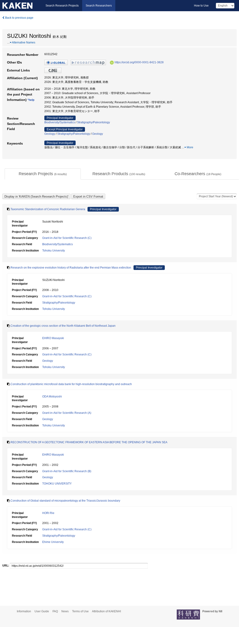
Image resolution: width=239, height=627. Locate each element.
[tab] (43, 174)
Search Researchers (99, 5)
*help (31, 100)
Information (24, 611)
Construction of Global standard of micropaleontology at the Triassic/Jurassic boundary (65, 500)
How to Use (201, 5)
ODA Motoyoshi (52, 396)
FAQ (55, 611)
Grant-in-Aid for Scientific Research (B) (66, 471)
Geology (49, 133)
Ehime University (53, 542)
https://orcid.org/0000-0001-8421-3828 (139, 62)
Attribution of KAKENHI (106, 611)
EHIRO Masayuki (53, 338)
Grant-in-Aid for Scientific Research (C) (66, 238)
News (65, 611)
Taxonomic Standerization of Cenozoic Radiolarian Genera (48, 209)
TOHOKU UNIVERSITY (57, 483)
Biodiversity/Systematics (59, 122)
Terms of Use (80, 611)
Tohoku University (53, 250)
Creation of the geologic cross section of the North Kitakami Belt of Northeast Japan (63, 325)
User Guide (42, 611)
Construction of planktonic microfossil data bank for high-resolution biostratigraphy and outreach (71, 384)
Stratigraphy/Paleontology (93, 122)
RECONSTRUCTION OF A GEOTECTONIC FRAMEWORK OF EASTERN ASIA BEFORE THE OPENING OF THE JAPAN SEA (89, 442)
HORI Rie (48, 513)
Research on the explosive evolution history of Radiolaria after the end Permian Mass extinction (71, 267)
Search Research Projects (62, 5)
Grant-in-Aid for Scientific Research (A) (66, 412)
